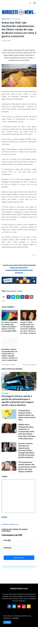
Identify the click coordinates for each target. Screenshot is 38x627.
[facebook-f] (9, 606)
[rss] (29, 606)
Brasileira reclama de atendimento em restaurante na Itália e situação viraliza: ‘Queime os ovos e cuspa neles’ (10, 354)
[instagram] (24, 606)
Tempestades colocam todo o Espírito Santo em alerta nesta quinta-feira (27, 415)
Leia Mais (15, 618)
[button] (30, 3)
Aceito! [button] (7, 622)
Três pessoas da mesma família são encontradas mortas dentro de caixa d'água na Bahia (27, 466)
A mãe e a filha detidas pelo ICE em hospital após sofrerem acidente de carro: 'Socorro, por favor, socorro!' (28, 327)
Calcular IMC (19, 558)
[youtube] (19, 606)
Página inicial (6, 19)
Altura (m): (8, 548)
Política (19, 291)
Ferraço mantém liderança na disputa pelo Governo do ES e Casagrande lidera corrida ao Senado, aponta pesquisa (26, 450)
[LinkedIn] (22, 297)
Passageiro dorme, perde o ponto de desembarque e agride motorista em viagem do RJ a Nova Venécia (18, 401)
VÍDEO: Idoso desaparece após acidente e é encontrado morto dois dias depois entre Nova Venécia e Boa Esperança (26, 432)
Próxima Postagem (29, 364)
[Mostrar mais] (4, 301)
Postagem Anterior (9, 364)
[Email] (31, 297)
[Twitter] (13, 297)
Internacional (16, 19)
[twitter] (14, 606)
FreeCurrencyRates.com (10, 524)
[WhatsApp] (18, 297)
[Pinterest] (27, 297)
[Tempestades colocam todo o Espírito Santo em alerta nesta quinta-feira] (9, 414)
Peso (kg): (7, 540)
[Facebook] (9, 297)
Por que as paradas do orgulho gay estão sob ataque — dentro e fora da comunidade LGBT (10, 326)
